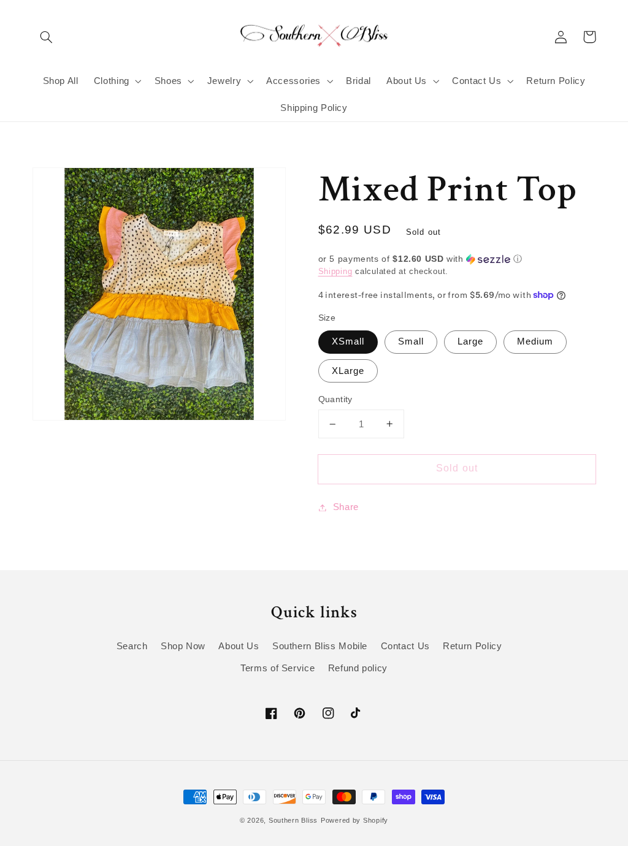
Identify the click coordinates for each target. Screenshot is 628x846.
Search (132, 646)
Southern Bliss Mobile (319, 646)
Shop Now (183, 646)
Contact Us (405, 646)
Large (470, 341)
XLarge (348, 371)
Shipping (335, 271)
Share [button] (346, 507)
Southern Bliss (293, 820)
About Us (238, 646)
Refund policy (358, 668)
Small (411, 341)
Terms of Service (277, 668)
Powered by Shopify (354, 820)
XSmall (348, 341)
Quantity (335, 399)
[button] (47, 37)
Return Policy (472, 646)
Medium (535, 341)
